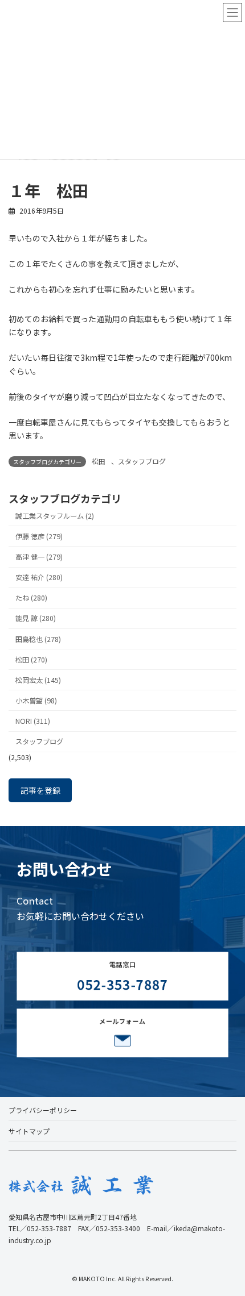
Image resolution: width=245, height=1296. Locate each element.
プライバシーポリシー (43, 1110)
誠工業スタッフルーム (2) (54, 516)
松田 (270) (31, 660)
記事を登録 (40, 790)
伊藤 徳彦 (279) (39, 536)
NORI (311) (32, 721)
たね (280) (31, 598)
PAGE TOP (227, 1246)
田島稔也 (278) (38, 639)
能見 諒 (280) (35, 618)
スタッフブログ (142, 461)
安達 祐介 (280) (39, 577)
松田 (98, 461)
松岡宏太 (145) (38, 680)
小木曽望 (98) (36, 700)
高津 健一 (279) (39, 557)
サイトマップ (29, 1131)
